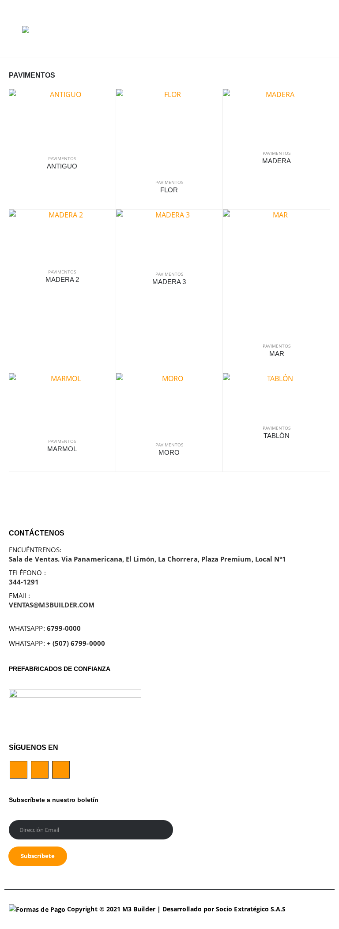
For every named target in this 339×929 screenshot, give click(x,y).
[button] (15, 37)
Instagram (61, 770)
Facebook (18, 770)
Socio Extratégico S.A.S (251, 909)
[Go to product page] (62, 118)
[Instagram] (324, 8)
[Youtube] (310, 8)
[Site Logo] (57, 37)
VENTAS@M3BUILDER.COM (51, 604)
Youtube (40, 770)
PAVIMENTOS (62, 158)
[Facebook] (296, 8)
